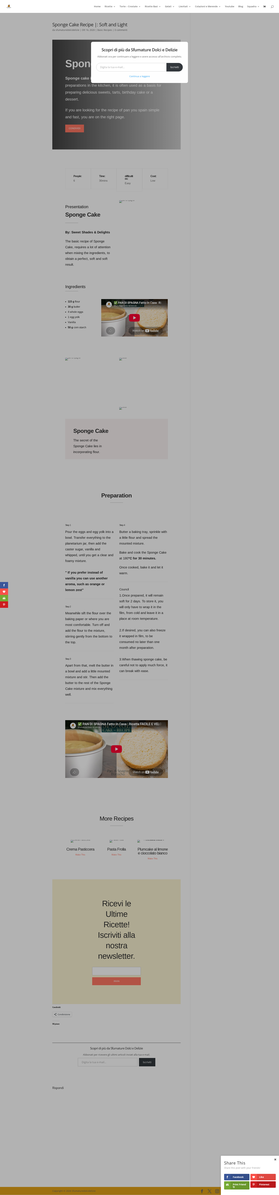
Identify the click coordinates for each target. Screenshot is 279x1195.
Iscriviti (174, 67)
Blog (240, 6)
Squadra (251, 6)
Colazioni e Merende (206, 6)
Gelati (168, 6)
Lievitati (183, 6)
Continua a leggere (139, 76)
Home (97, 6)
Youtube (229, 6)
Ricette (108, 6)
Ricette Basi (151, 6)
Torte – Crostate (129, 6)
